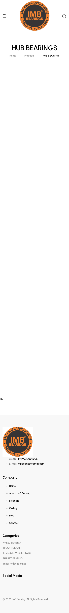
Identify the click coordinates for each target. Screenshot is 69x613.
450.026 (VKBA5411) (34, 321)
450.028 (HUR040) (35, 194)
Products (29, 55)
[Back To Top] (60, 604)
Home (13, 55)
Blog (11, 515)
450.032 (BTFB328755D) (34, 258)
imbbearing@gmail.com (31, 463)
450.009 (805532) (34, 279)
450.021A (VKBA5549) (34, 173)
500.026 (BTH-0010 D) (34, 385)
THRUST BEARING (13, 558)
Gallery (13, 508)
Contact (14, 523)
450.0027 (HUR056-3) (34, 300)
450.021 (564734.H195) (34, 152)
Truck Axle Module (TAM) (17, 553)
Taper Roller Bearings (14, 563)
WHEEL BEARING (12, 542)
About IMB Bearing (19, 493)
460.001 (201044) (34, 343)
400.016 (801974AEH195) (34, 237)
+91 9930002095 (28, 458)
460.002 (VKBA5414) (34, 364)
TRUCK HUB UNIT (12, 547)
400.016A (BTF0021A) (34, 215)
